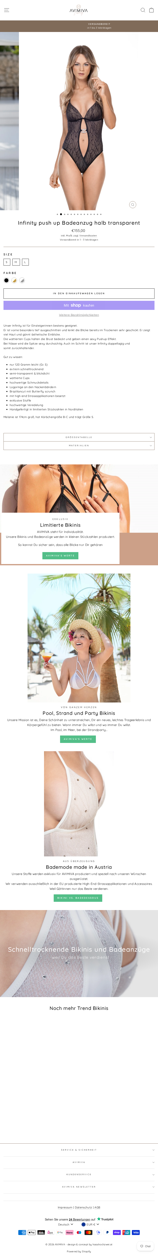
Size (8, 254)
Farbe (10, 273)
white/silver (22, 280)
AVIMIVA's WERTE (60, 555)
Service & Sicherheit (79, 1150)
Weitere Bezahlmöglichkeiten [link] (79, 314)
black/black (6, 280)
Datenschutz (83, 1207)
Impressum (65, 1207)
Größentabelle (79, 437)
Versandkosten (88, 235)
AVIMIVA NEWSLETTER (79, 1186)
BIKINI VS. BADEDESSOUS (78, 897)
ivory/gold (14, 280)
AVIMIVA (79, 1162)
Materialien (79, 445)
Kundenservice (79, 1174)
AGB (97, 1207)
